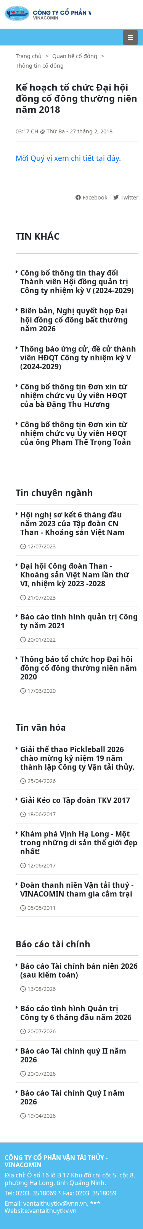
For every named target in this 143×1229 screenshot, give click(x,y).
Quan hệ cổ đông (74, 56)
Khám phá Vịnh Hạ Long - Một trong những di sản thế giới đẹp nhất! (78, 842)
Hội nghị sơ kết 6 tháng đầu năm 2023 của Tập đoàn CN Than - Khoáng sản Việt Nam (72, 523)
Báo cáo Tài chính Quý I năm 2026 (72, 1097)
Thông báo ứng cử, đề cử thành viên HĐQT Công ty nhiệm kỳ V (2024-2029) (78, 357)
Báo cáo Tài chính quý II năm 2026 (73, 1055)
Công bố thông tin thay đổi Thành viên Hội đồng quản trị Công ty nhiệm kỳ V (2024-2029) (77, 281)
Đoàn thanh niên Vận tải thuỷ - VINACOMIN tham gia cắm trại (76, 889)
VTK (10, 9)
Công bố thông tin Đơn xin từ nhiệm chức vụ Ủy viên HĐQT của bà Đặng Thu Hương (73, 395)
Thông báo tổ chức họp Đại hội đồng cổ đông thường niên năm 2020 (78, 668)
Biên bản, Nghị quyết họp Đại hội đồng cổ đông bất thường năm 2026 (74, 319)
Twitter (129, 197)
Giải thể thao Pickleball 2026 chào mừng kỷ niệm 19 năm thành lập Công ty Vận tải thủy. (77, 758)
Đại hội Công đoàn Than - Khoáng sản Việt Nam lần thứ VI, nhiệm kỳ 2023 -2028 (74, 575)
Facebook (95, 197)
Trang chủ (29, 56)
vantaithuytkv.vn (53, 1210)
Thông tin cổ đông (40, 65)
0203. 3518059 (96, 1193)
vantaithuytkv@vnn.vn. (55, 1203)
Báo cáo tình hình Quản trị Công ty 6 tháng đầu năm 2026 (76, 1012)
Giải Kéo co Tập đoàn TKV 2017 (75, 800)
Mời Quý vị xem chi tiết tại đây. (68, 158)
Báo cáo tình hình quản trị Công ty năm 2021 (79, 621)
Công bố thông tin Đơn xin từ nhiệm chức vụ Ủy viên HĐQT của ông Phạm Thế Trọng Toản (75, 433)
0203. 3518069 (36, 1193)
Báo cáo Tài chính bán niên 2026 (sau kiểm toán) (79, 970)
